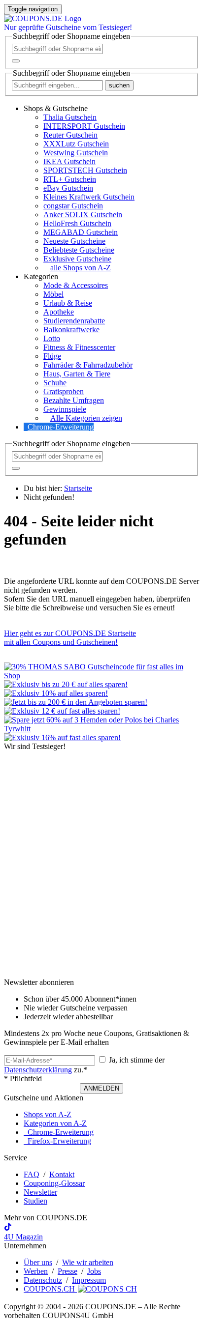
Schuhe (55, 382)
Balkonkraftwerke (71, 329)
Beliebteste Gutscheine (78, 250)
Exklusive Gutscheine (77, 259)
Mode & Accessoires (75, 285)
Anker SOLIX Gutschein (82, 214)
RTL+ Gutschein (69, 179)
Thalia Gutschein (70, 117)
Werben (36, 1271)
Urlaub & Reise (67, 303)
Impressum (89, 1280)
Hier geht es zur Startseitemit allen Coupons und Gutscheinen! (70, 637)
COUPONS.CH (50, 1289)
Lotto (51, 338)
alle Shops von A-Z (80, 267)
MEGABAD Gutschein (80, 232)
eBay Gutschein (68, 188)
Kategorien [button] (41, 276)
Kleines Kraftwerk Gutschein (89, 197)
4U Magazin (23, 1237)
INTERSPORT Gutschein (84, 126)
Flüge (52, 356)
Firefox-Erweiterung (57, 1141)
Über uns (38, 1262)
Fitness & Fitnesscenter (79, 347)
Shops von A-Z (47, 1114)
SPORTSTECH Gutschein (85, 170)
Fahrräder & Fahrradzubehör (88, 365)
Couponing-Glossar (54, 1183)
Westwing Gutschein (75, 152)
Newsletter (40, 1192)
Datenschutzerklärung (38, 1069)
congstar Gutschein (73, 205)
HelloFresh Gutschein (77, 223)
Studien (35, 1201)
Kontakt (61, 1174)
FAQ (31, 1174)
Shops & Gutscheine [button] (56, 108)
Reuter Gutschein (70, 135)
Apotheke (58, 312)
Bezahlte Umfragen (73, 400)
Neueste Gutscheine (74, 241)
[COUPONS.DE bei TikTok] (8, 1228)
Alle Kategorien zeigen (86, 418)
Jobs (94, 1271)
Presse (67, 1271)
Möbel (53, 294)
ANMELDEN (101, 1088)
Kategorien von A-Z (55, 1123)
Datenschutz (43, 1280)
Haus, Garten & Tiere (76, 374)
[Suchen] (16, 60)
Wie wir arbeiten (87, 1262)
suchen (119, 85)
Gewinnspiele (64, 409)
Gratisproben (63, 391)
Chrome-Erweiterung (61, 427)
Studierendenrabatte (74, 321)
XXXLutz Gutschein (76, 144)
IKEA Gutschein (69, 161)
